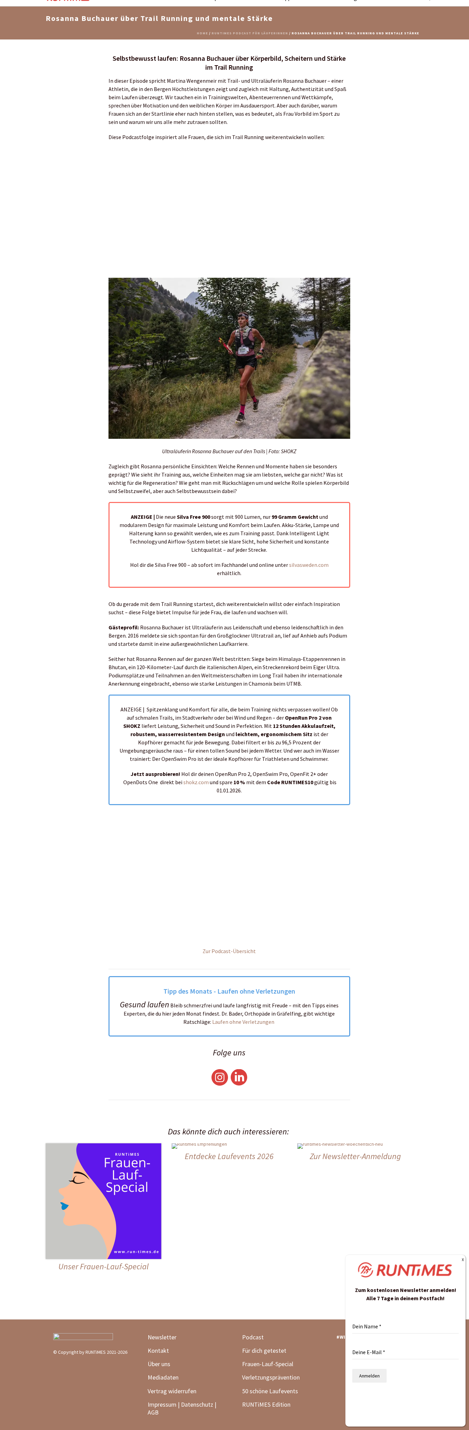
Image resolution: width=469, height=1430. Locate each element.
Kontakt (158, 1350)
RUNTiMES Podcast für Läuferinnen (249, 33)
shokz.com (196, 782)
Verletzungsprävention (271, 1377)
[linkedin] (341, 1354)
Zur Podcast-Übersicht (229, 951)
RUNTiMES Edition (266, 1404)
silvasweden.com (309, 564)
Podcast (253, 1337)
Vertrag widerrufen (172, 1391)
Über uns (159, 1364)
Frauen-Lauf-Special (268, 1364)
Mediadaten (163, 1377)
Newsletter (162, 1337)
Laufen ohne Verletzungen (243, 1021)
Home (202, 33)
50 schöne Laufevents (270, 1391)
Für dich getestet (264, 1350)
